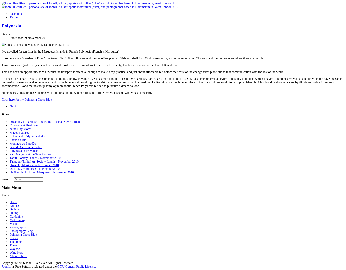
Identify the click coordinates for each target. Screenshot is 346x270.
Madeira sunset (19, 132)
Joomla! (7, 266)
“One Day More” (21, 129)
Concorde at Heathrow (24, 125)
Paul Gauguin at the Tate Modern (31, 154)
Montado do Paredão (23, 143)
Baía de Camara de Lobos (26, 147)
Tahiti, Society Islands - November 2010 (35, 158)
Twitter (14, 17)
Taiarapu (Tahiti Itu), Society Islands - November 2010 (44, 161)
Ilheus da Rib (18, 140)
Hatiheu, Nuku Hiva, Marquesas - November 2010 (42, 172)
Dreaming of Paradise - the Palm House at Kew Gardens (45, 121)
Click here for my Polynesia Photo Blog (27, 99)
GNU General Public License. (76, 266)
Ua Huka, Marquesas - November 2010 (35, 168)
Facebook (16, 13)
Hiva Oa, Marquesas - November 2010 (34, 165)
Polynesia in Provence (24, 150)
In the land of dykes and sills (28, 136)
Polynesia (11, 25)
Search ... (7, 179)
